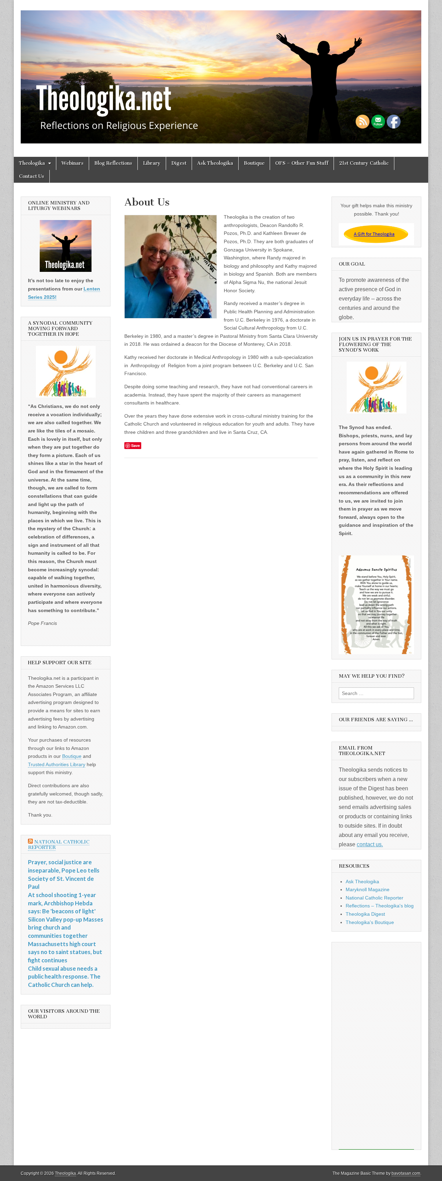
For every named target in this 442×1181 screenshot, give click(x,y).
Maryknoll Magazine (368, 889)
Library (152, 163)
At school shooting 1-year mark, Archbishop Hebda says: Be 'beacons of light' (62, 903)
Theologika (32, 163)
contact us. (370, 844)
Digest (178, 163)
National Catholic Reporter (58, 844)
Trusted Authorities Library (56, 764)
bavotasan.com (406, 1173)
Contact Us (31, 176)
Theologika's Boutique (370, 922)
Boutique (254, 163)
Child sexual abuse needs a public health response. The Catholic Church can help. (64, 976)
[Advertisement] (376, 1046)
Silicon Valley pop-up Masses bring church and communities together (65, 927)
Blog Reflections (113, 163)
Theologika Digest (365, 914)
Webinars (72, 163)
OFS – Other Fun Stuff (301, 163)
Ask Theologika (215, 163)
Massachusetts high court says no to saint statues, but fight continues (65, 952)
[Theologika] (221, 73)
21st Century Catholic (364, 163)
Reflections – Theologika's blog (380, 905)
